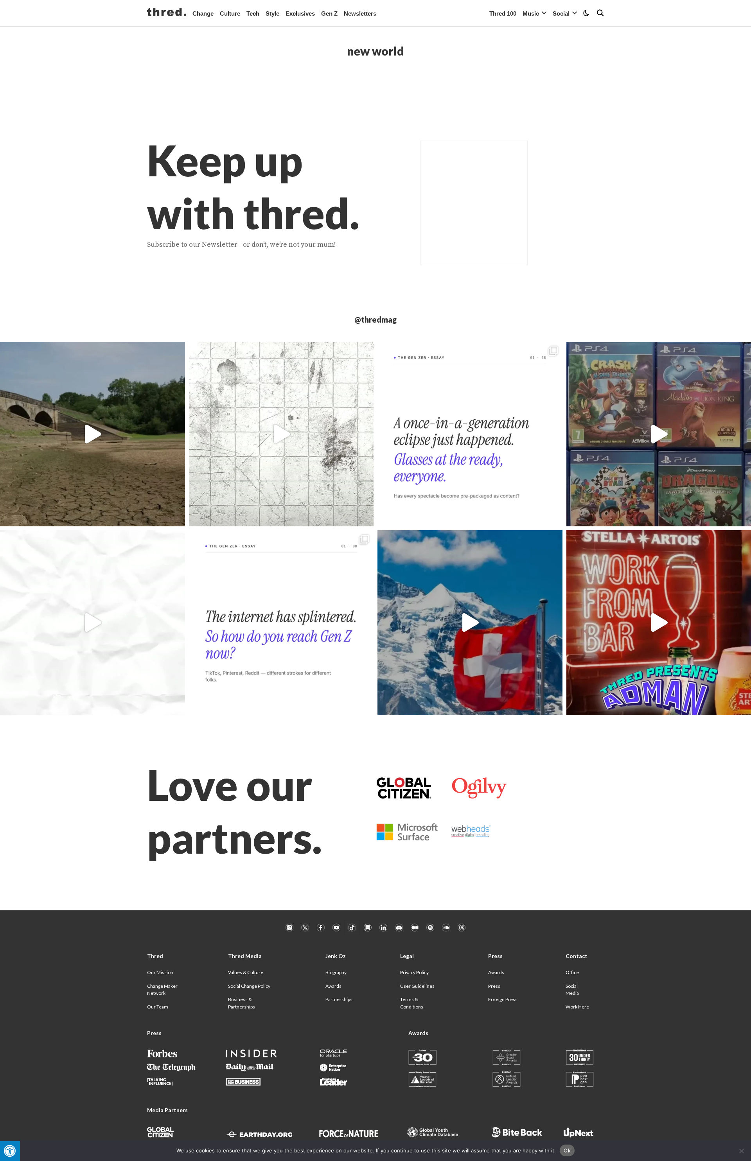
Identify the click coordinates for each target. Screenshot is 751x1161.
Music (531, 13)
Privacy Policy (414, 972)
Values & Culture (245, 972)
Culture (230, 13)
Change (203, 13)
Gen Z (329, 13)
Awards (333, 986)
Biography (336, 972)
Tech (252, 13)
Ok (567, 1150)
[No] (741, 1151)
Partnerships (338, 999)
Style (272, 13)
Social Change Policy (249, 986)
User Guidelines (417, 986)
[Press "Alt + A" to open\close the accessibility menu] (10, 1151)
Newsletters (360, 13)
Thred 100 (502, 13)
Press (494, 986)
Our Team (157, 1007)
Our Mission (160, 972)
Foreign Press (502, 999)
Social (561, 13)
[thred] (166, 13)
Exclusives (300, 13)
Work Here (577, 1007)
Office (572, 972)
